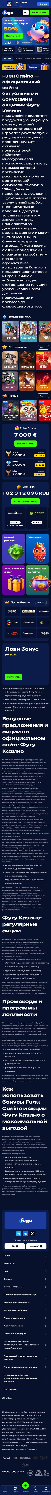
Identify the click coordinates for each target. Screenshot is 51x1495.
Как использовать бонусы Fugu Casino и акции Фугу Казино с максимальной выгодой (27, 707)
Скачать (43, 4)
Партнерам (10, 1389)
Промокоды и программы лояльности (25, 700)
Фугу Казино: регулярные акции (23, 696)
